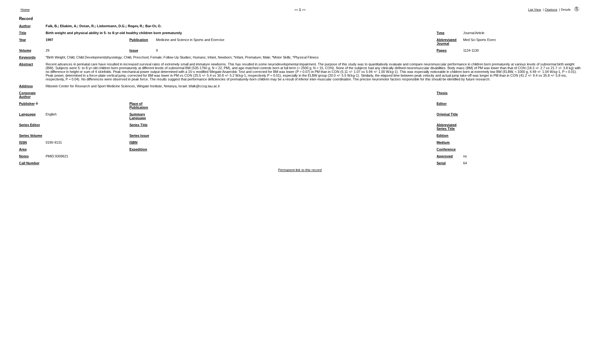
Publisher (27, 103)
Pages (442, 50)
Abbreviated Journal (447, 41)
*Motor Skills (281, 57)
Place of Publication (138, 105)
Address (26, 86)
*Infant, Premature (247, 57)
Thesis (442, 93)
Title (22, 33)
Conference (446, 149)
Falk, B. (52, 26)
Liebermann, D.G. (111, 26)
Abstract (26, 64)
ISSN (23, 142)
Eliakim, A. (68, 26)
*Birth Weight (55, 57)
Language (27, 114)
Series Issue (139, 135)
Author (25, 26)
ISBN (133, 142)
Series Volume (30, 135)
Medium (443, 142)
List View (534, 9)
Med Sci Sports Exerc (479, 40)
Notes (24, 156)
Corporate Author (27, 95)
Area (23, 149)
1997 (49, 40)
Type (440, 33)
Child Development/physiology (99, 57)
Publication (138, 40)
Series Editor (29, 125)
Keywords (27, 57)
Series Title (138, 125)
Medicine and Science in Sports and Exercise (190, 40)
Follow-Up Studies (177, 57)
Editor (442, 103)
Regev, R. (135, 26)
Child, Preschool (136, 57)
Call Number (29, 163)
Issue (133, 50)
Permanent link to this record (300, 170)
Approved (445, 156)
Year (22, 40)
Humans (199, 57)
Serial (441, 163)
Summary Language (137, 116)
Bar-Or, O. (153, 26)
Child (70, 57)
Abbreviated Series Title (447, 127)
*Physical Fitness (305, 57)
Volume (25, 50)
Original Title (447, 114)
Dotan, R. (87, 26)
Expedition (138, 149)
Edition (442, 135)
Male (266, 57)
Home (25, 10)
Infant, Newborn (220, 57)
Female (156, 57)
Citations (551, 9)
